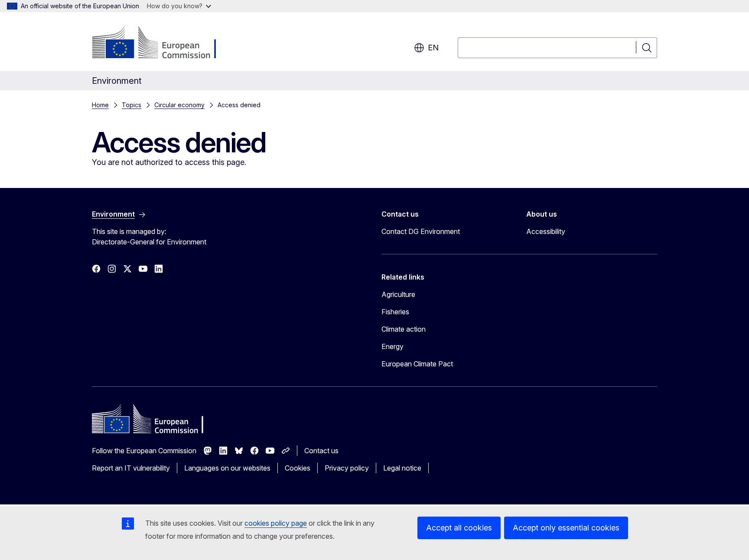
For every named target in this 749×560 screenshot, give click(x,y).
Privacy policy (347, 468)
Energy (392, 346)
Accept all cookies (459, 527)
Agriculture (398, 294)
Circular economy (179, 105)
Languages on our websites (227, 468)
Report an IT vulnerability (131, 468)
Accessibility (545, 231)
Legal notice (402, 468)
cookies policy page (275, 523)
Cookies (297, 468)
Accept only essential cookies (566, 527)
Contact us (321, 450)
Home (100, 105)
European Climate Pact (417, 363)
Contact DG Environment (420, 231)
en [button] (433, 47)
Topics (131, 105)
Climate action (403, 329)
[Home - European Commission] (162, 43)
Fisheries (395, 311)
